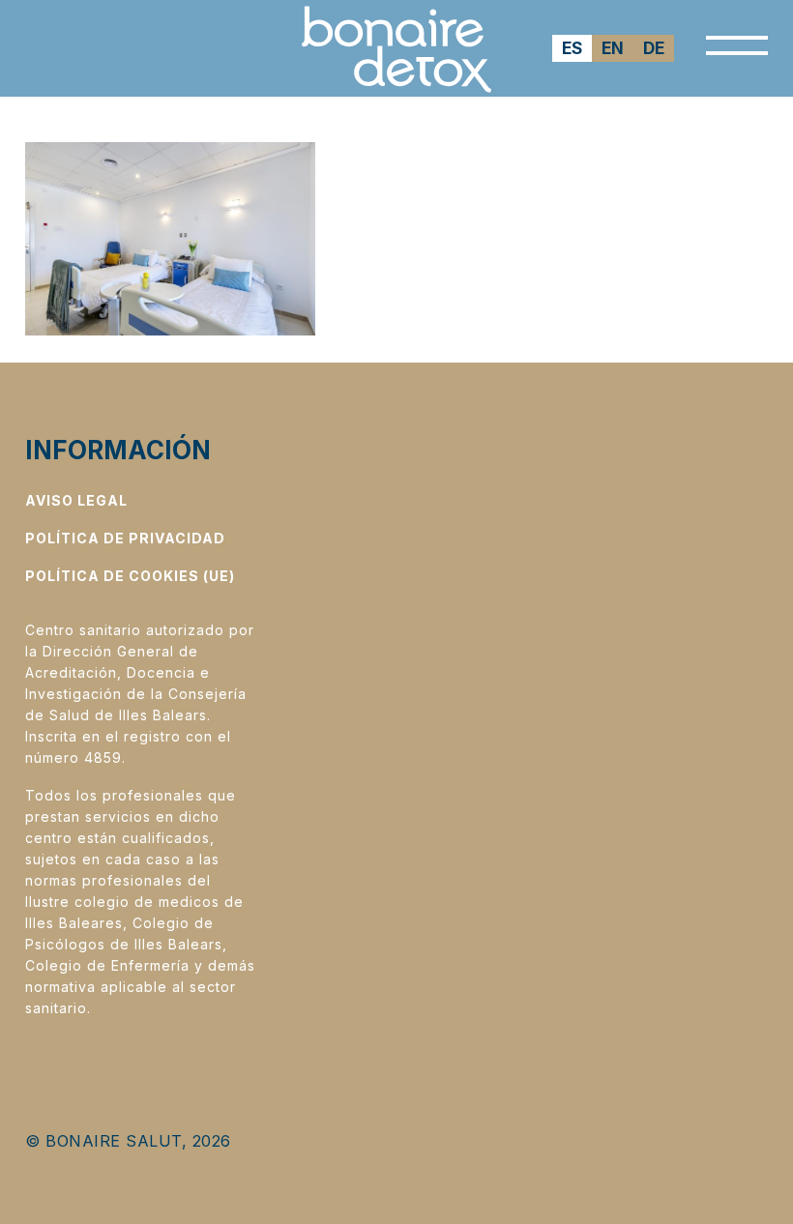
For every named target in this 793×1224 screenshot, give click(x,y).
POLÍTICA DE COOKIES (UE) (130, 576)
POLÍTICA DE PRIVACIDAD (125, 538)
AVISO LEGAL (76, 500)
